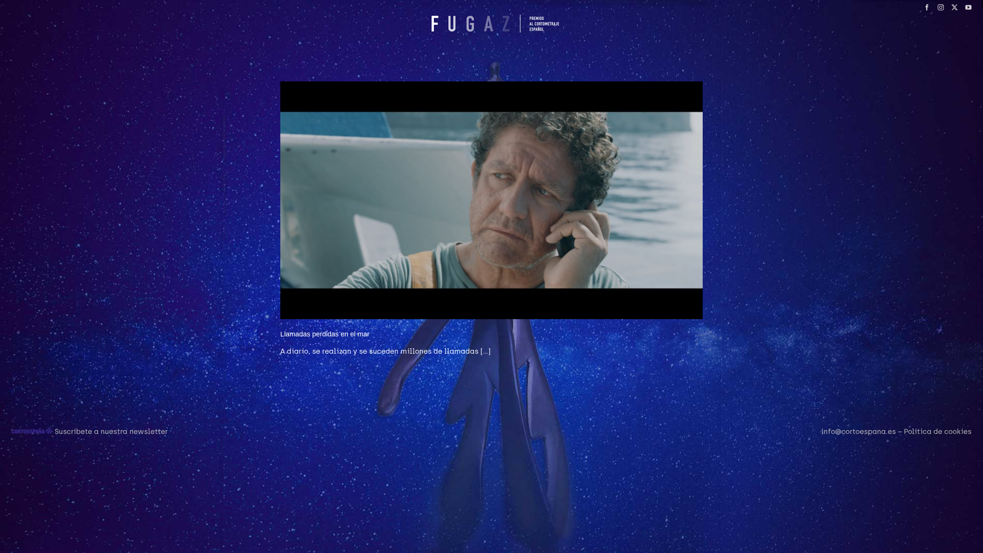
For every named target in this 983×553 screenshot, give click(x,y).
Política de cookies (937, 431)
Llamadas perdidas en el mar (324, 334)
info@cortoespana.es (858, 431)
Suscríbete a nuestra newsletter (111, 431)
